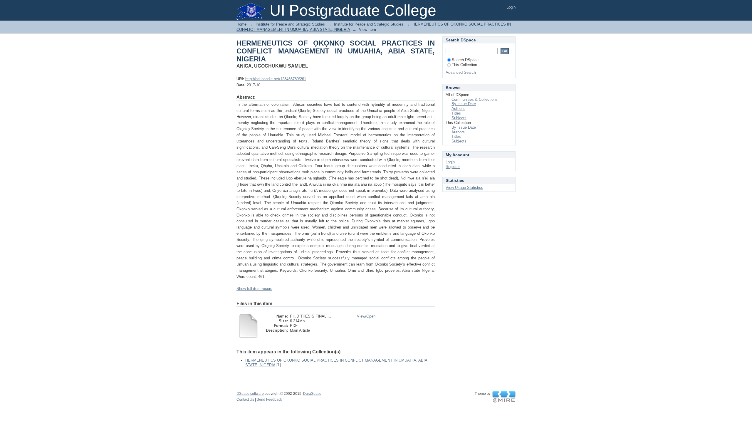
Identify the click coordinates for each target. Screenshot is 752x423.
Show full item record (254, 288)
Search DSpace (465, 60)
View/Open (366, 316)
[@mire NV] (504, 397)
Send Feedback (269, 399)
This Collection (464, 65)
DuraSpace (312, 394)
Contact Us (245, 399)
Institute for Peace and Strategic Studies (290, 24)
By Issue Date (463, 104)
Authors (458, 108)
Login (511, 7)
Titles (456, 113)
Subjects (458, 118)
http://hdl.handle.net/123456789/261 (275, 79)
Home (241, 24)
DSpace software (250, 394)
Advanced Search (461, 72)
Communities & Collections (474, 99)
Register (453, 166)
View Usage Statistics (464, 187)
